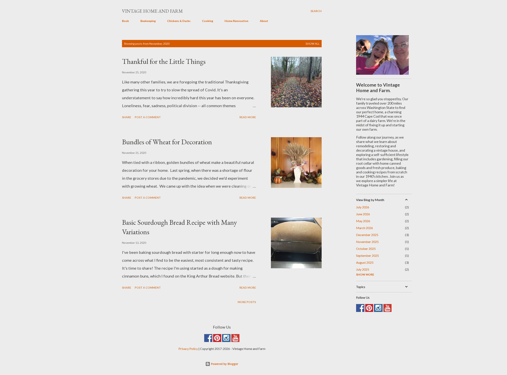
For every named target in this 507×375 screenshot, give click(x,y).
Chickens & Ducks (179, 21)
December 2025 (367, 235)
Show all (313, 43)
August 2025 (365, 262)
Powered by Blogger (224, 364)
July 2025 (362, 269)
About (264, 21)
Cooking (207, 21)
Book (125, 21)
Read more (247, 117)
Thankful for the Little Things (164, 61)
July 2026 (362, 207)
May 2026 (363, 221)
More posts (247, 302)
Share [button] (126, 117)
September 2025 (367, 255)
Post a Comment (148, 117)
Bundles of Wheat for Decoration (167, 141)
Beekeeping (148, 21)
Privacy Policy (188, 348)
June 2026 (363, 214)
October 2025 (366, 248)
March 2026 (364, 228)
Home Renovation (236, 21)
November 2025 (367, 242)
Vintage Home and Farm (152, 11)
